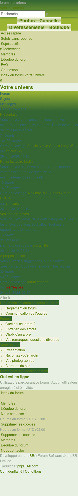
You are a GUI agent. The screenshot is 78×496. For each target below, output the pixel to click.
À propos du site (12, 255)
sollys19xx (14, 150)
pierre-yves (14, 287)
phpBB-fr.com (27, 466)
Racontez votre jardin (16, 161)
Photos (27, 20)
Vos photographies (14, 213)
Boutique (59, 27)
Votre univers (16, 87)
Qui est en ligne (14, 376)
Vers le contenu (12, 7)
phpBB (29, 455)
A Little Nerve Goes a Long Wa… (52, 145)
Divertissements (27, 27)
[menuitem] (16, 38)
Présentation (10, 114)
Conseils (49, 20)
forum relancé (37, 281)
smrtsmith (13, 203)
